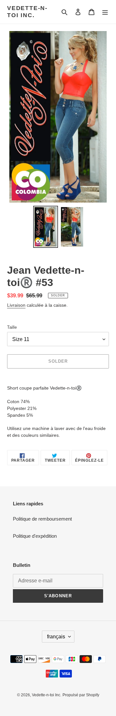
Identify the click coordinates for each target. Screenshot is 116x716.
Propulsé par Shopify (81, 695)
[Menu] (105, 12)
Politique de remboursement (42, 519)
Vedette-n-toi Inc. (27, 11)
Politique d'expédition (35, 536)
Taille (12, 327)
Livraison (16, 305)
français (56, 636)
